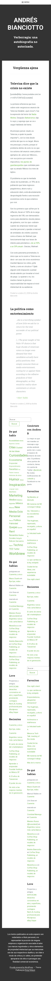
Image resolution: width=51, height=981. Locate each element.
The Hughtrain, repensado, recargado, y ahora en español (34, 525)
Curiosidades (18, 455)
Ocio (20, 511)
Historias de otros (15, 475)
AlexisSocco (14, 626)
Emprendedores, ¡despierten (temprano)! (33, 700)
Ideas (22, 480)
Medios (13, 499)
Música (11, 507)
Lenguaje (11, 489)
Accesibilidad (14, 441)
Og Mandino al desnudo (32, 498)
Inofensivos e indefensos (32, 541)
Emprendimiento (14, 466)
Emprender (13, 463)
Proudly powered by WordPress (21, 967)
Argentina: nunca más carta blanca (34, 606)
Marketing (15, 495)
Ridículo (12, 541)
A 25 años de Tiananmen (32, 645)
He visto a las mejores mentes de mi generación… (16, 790)
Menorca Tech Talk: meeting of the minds (33, 736)
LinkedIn (30, 479)
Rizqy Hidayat (30, 970)
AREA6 (21, 441)
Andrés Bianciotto (25, 24)
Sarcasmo (20, 541)
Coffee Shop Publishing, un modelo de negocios (32, 551)
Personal (14, 516)
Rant (12, 531)
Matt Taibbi (23, 397)
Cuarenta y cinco (15, 574)
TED (11, 549)
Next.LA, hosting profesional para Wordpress (15, 707)
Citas (12, 447)
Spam (11, 545)
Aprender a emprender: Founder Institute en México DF (33, 635)
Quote (20, 527)
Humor (14, 479)
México (19, 503)
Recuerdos (13, 535)
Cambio (17, 443)
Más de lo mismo (34, 763)
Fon (19, 469)
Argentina (12, 443)
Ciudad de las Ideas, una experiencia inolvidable (32, 571)
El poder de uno (15, 783)
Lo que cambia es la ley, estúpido (34, 561)
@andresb (37, 470)
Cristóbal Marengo (16, 606)
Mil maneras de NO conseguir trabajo (34, 505)
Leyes (16, 489)
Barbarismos (30, 118)
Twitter (16, 549)
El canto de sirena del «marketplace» (34, 613)
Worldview (17, 554)
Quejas (13, 527)
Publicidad (13, 523)
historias (16, 472)
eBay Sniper (13, 712)
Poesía (11, 520)
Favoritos (13, 469)
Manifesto (12, 492)
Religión (19, 538)
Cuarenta (12, 588)
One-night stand (33, 579)
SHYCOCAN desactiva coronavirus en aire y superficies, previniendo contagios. (34, 902)
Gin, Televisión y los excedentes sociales (33, 514)
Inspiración (17, 485)
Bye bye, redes (14, 581)
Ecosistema (15, 460)
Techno (18, 545)
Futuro (11, 472)
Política (17, 520)
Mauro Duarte (14, 578)
